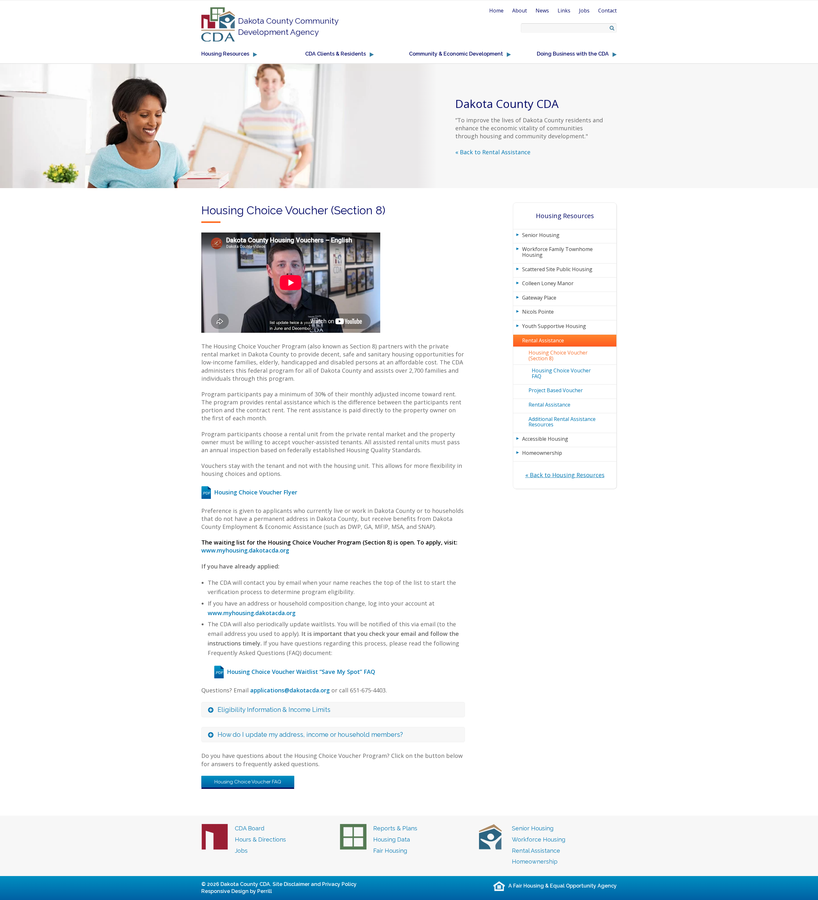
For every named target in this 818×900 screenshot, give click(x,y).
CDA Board (249, 828)
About (519, 10)
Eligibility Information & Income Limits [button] (274, 709)
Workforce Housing (538, 839)
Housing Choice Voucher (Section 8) (558, 355)
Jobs (584, 10)
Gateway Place (539, 297)
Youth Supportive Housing (554, 326)
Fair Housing (390, 850)
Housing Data (391, 839)
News (542, 10)
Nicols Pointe (538, 311)
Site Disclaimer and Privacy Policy (315, 884)
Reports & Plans (395, 828)
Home (496, 10)
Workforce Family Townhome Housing (557, 252)
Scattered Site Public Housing (557, 269)
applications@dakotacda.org (290, 690)
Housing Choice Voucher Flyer (255, 492)
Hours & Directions (260, 839)
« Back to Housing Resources (565, 475)
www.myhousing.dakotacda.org (245, 550)
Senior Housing (540, 235)
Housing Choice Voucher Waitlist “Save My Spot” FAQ (301, 671)
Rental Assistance (543, 340)
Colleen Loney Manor (548, 283)
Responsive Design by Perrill (236, 891)
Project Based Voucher (556, 390)
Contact (607, 10)
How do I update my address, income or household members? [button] (310, 734)
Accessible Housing (545, 438)
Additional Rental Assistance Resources (562, 422)
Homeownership (542, 452)
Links (564, 10)
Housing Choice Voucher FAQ (247, 782)
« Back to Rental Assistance (492, 152)
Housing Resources (565, 215)
